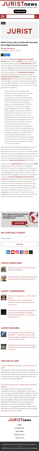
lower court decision (16, 160)
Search (36, 16)
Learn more (32, 406)
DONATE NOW (20, 11)
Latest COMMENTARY (13, 291)
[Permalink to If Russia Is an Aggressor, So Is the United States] (3, 297)
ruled (19, 61)
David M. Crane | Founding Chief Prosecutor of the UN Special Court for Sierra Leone (21, 302)
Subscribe (19, 244)
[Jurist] (19, 5)
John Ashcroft (26, 64)
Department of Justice (27, 72)
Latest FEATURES (10, 327)
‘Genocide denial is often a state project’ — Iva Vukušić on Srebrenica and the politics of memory (22, 347)
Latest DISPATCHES (11, 262)
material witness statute (10, 77)
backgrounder (6, 79)
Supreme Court (16, 164)
